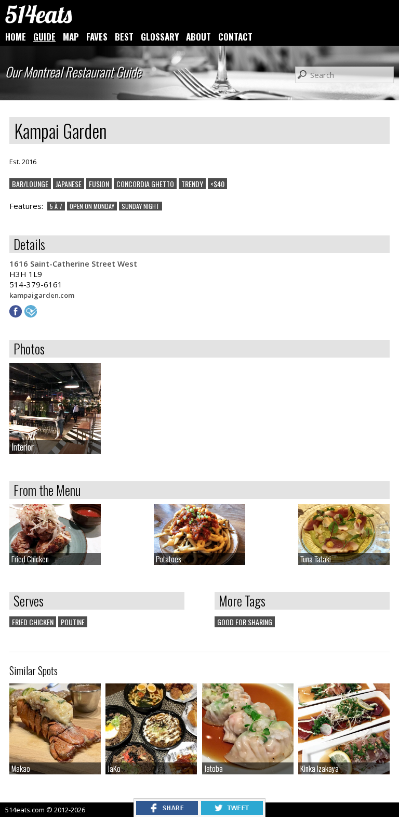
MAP (71, 36)
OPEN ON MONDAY (92, 206)
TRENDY (192, 183)
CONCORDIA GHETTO (145, 183)
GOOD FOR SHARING (244, 621)
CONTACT (235, 36)
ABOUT (198, 36)
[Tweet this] (232, 812)
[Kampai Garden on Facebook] (16, 314)
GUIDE (44, 36)
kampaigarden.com (41, 295)
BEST (124, 36)
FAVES (97, 36)
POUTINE (73, 621)
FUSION (99, 183)
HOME (15, 36)
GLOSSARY (160, 36)
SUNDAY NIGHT (140, 206)
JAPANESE (69, 183)
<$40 (217, 183)
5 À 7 (56, 206)
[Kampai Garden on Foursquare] (31, 314)
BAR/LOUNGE (30, 183)
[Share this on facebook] (167, 812)
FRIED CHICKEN (33, 621)
